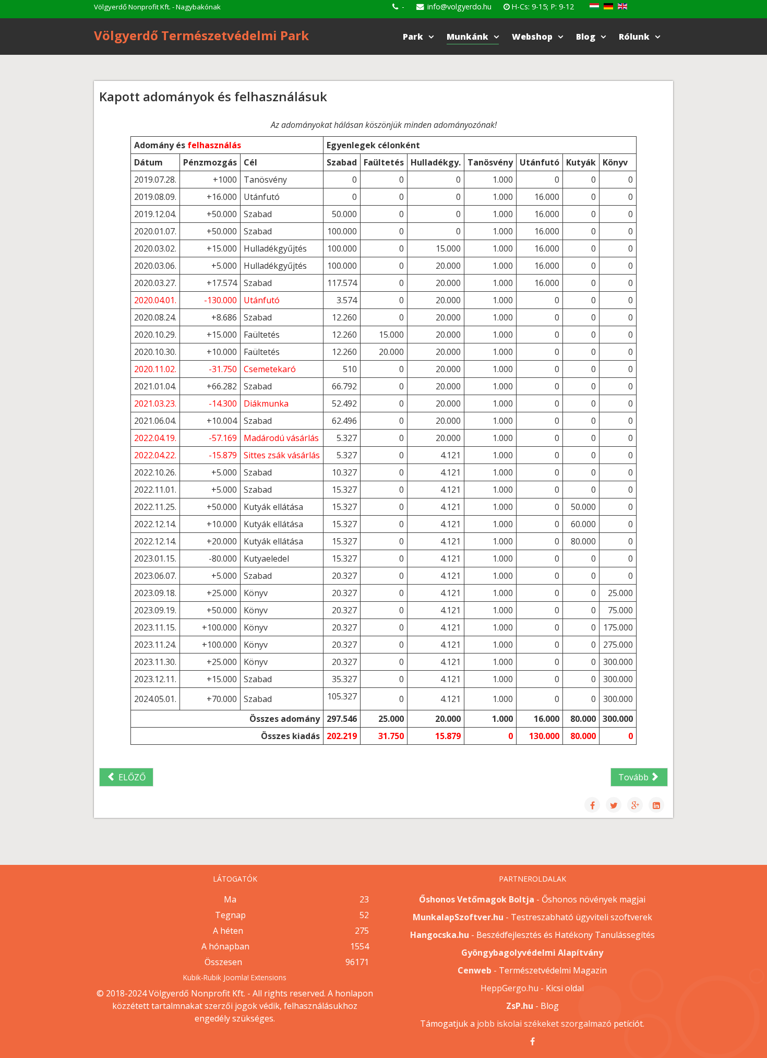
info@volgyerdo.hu (459, 6)
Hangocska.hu (439, 935)
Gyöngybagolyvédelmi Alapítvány (532, 952)
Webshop (532, 36)
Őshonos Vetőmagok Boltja (476, 899)
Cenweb (475, 970)
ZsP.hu (519, 1006)
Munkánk (467, 36)
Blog (585, 36)
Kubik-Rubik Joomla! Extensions (234, 977)
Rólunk (634, 36)
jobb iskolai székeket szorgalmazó (544, 1023)
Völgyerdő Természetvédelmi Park (201, 35)
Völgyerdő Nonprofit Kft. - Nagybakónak (157, 6)
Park (413, 36)
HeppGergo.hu (509, 988)
